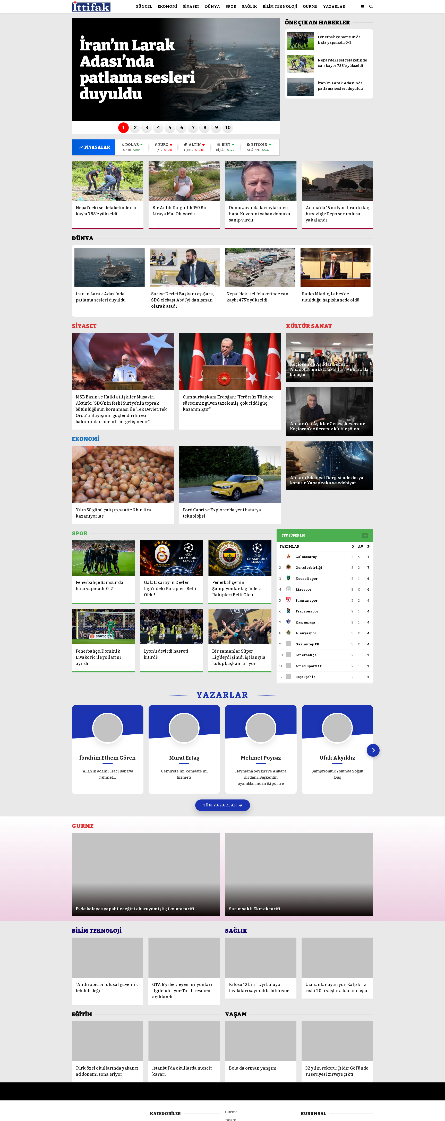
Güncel (143, 6)
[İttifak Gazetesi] (91, 9)
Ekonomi (167, 6)
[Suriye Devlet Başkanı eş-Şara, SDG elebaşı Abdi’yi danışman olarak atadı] (185, 267)
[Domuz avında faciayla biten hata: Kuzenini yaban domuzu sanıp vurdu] (261, 181)
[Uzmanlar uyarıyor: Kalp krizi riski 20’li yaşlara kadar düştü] (337, 958)
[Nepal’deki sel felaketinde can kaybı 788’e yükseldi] (300, 71)
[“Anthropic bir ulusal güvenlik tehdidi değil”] (107, 958)
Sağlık (249, 6)
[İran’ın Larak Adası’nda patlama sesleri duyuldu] (300, 94)
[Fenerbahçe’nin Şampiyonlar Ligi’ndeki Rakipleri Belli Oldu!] (239, 558)
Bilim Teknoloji (280, 6)
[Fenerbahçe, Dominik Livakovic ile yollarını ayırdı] (103, 626)
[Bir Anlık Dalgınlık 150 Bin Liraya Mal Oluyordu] (184, 181)
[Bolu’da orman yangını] (261, 1041)
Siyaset (191, 6)
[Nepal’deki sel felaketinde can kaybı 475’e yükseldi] (260, 267)
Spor (231, 6)
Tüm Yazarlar (220, 805)
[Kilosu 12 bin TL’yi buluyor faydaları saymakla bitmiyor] (261, 958)
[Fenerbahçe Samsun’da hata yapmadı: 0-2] (300, 48)
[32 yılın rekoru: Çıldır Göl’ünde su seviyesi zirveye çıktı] (337, 1041)
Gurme (310, 6)
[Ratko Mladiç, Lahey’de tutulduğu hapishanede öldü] (336, 267)
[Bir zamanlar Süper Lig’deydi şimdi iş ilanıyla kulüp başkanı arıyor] (239, 626)
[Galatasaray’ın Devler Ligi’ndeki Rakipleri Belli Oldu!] (171, 558)
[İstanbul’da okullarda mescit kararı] (184, 1041)
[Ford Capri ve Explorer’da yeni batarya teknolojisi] (230, 474)
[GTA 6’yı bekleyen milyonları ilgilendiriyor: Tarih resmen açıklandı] (184, 958)
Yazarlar (334, 6)
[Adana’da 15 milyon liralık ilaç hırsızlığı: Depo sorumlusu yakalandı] (337, 181)
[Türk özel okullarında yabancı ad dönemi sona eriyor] (107, 1041)
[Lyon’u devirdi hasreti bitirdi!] (171, 626)
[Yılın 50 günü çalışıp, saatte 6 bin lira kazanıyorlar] (123, 474)
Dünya (212, 6)
